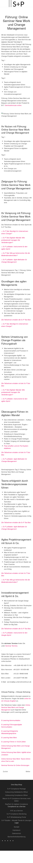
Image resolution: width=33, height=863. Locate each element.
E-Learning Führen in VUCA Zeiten (13, 741)
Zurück (5, 771)
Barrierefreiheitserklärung (16, 836)
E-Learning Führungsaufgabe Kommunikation (11, 725)
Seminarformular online (13, 105)
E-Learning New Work (9, 737)
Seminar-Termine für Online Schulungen (15, 765)
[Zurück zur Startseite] (16, 3)
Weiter (28, 771)
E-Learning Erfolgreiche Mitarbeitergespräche (9, 732)
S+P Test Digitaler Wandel (12, 238)
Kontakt (16, 827)
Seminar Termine (11, 646)
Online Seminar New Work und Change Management (15, 707)
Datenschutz (16, 833)
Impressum (16, 830)
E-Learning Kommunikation (10, 720)
